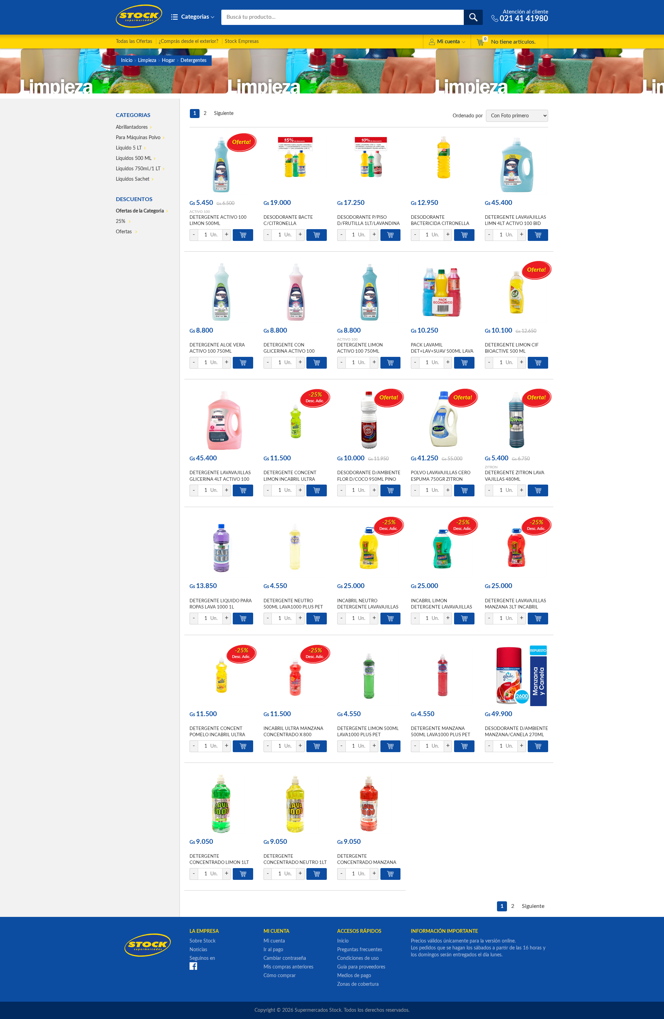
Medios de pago (354, 975)
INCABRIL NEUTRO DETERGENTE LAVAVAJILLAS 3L (367, 607)
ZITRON (491, 467)
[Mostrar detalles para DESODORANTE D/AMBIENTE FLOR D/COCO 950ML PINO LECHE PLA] (368, 420)
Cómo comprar (280, 975)
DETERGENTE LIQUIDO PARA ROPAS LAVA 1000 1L (221, 604)
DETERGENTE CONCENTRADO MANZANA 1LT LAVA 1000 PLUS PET (366, 862)
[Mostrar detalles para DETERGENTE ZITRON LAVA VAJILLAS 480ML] (516, 420)
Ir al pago (273, 949)
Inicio (126, 60)
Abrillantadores (132, 127)
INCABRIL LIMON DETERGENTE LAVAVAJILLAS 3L (441, 607)
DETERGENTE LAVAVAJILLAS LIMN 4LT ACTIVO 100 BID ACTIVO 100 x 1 (515, 223)
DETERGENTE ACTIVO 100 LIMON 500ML (218, 220)
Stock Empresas (242, 41)
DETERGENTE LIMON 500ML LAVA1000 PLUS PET (368, 732)
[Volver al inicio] (139, 16)
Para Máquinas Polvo (138, 137)
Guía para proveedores (361, 967)
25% (121, 221)
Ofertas (124, 231)
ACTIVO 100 (200, 212)
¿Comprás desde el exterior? (188, 41)
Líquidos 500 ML (133, 158)
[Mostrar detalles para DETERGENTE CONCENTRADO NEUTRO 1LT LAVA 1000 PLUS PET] (295, 803)
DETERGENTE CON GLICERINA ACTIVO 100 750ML (289, 351)
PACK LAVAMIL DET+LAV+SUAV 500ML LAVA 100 (442, 351)
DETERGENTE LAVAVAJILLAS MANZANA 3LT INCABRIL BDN (515, 607)
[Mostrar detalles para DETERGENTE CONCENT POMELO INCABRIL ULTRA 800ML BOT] (221, 676)
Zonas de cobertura (358, 984)
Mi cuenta (448, 41)
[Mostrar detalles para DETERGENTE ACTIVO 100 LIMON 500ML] (221, 164)
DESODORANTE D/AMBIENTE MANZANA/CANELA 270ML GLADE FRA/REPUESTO (516, 735)
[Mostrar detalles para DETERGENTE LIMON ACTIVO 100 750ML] (368, 292)
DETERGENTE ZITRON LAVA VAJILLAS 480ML (514, 476)
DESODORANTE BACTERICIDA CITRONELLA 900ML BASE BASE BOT (440, 223)
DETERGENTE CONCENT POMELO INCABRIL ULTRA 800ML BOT (217, 735)
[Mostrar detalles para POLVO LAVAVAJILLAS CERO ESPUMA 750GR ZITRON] (442, 420)
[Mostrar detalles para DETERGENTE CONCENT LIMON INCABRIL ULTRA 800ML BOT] (295, 420)
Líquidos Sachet (132, 179)
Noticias (198, 949)
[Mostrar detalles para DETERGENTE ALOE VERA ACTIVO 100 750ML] (221, 292)
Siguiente (223, 113)
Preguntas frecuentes (359, 949)
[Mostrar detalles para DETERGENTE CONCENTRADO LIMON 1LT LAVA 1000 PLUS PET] (221, 803)
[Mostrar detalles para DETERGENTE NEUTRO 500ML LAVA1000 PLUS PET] (295, 547)
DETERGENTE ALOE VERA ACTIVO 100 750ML (217, 348)
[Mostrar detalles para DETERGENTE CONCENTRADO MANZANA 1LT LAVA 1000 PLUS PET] (368, 803)
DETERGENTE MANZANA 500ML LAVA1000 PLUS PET (440, 732)
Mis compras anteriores (288, 967)
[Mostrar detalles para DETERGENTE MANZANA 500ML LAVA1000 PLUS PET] (442, 676)
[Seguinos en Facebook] (193, 965)
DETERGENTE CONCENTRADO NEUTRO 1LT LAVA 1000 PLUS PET (295, 862)
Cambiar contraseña (285, 958)
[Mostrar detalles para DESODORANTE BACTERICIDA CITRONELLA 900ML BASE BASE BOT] (442, 164)
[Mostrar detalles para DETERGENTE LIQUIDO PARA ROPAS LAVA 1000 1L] (221, 547)
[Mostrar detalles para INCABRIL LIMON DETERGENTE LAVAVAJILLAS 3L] (442, 547)
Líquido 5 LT (129, 148)
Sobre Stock (202, 941)
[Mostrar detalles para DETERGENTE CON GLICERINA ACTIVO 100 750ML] (295, 292)
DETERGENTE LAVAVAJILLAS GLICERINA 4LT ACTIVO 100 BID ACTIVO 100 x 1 (220, 479)
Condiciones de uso (358, 958)
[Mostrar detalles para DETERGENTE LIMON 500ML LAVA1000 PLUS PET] (368, 676)
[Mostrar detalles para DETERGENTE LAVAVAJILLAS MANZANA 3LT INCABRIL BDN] (516, 547)
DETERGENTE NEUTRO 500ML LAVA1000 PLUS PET (293, 604)
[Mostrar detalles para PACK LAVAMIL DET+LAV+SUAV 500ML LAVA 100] (442, 292)
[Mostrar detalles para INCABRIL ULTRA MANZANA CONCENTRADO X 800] (295, 676)
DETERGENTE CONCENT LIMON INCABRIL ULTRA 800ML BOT (290, 479)
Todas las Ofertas (134, 41)
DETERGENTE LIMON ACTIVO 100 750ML (360, 348)
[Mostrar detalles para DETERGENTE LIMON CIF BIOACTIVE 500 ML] (516, 292)
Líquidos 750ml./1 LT (138, 168)
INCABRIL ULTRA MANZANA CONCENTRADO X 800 (293, 732)
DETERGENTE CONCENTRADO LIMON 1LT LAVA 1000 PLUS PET (219, 862)
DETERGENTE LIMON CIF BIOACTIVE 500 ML (511, 348)
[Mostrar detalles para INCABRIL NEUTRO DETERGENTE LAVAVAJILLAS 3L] (368, 547)
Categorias (194, 17)
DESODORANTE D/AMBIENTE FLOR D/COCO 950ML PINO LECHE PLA (368, 479)
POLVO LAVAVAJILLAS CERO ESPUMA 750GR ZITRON (440, 476)
